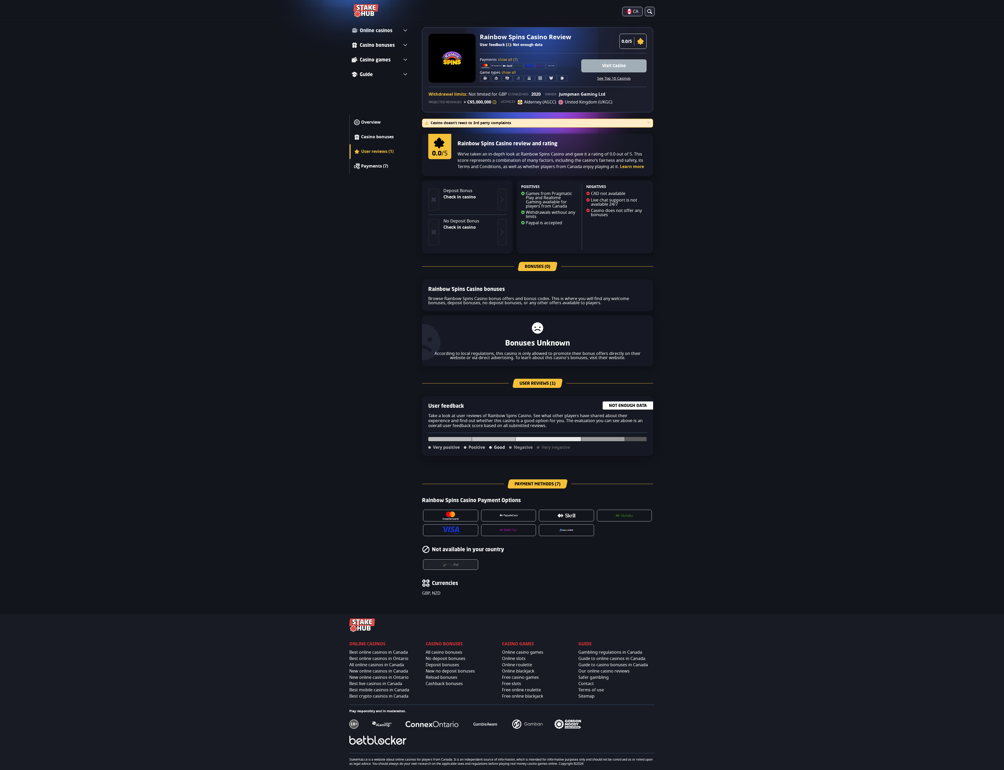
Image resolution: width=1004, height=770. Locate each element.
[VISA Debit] (450, 530)
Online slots (514, 659)
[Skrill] (566, 515)
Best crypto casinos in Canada (378, 696)
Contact (586, 684)
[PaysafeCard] (508, 515)
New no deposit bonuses (450, 671)
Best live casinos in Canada (375, 684)
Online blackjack (518, 671)
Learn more (632, 167)
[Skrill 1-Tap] (508, 530)
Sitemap (586, 696)
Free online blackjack (522, 696)
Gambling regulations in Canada (610, 652)
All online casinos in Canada (376, 665)
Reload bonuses (441, 677)
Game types (498, 72)
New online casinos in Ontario (379, 677)
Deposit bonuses (442, 665)
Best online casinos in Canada (378, 652)
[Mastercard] (450, 515)
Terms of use (591, 690)
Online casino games (522, 652)
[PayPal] (450, 564)
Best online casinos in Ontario (378, 659)
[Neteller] (624, 515)
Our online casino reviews (604, 671)
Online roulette (517, 665)
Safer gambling (593, 677)
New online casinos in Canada (378, 671)
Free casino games (520, 677)
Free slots (511, 684)
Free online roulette (521, 690)
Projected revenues (445, 102)
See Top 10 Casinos (614, 79)
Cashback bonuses (444, 684)
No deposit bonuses (445, 659)
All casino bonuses (444, 652)
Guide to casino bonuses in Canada (613, 665)
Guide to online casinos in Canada (611, 659)
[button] (494, 102)
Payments (498, 60)
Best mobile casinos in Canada (379, 690)
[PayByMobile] (566, 530)
